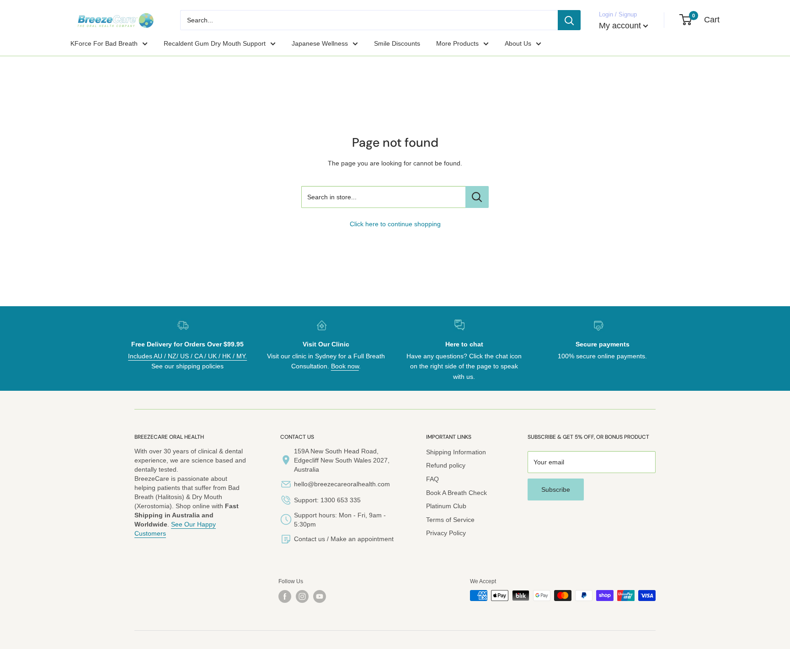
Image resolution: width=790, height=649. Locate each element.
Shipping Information (456, 452)
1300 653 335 (340, 500)
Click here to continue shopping (395, 224)
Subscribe (555, 489)
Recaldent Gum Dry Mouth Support (215, 43)
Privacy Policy (446, 533)
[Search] (569, 20)
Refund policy (445, 465)
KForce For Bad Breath (104, 43)
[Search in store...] (477, 197)
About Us (518, 43)
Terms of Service (450, 519)
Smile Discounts (397, 43)
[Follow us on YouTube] (319, 596)
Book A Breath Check (456, 492)
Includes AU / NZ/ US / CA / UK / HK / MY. (187, 356)
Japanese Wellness (320, 43)
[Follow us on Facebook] (284, 596)
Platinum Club (446, 506)
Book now (345, 366)
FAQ (432, 479)
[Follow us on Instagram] (302, 596)
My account (620, 25)
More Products (457, 43)
